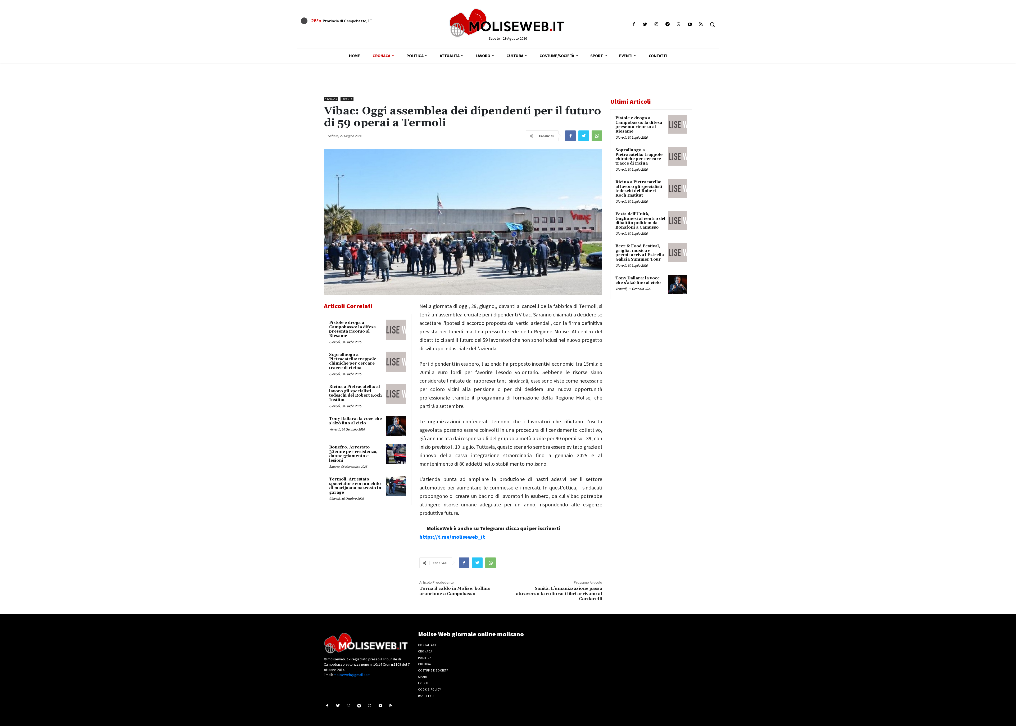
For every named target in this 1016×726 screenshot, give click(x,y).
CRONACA (425, 651)
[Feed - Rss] (701, 24)
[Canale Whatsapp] (678, 24)
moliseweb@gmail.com (352, 674)
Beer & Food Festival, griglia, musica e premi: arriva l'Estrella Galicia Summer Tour (639, 253)
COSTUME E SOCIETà (433, 670)
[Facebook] (634, 24)
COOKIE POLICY (429, 689)
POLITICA (425, 658)
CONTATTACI (427, 645)
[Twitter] (645, 24)
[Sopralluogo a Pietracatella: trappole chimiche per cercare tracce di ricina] (396, 362)
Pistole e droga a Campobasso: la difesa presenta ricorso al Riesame (352, 329)
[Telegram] (667, 24)
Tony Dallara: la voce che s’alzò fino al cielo (355, 421)
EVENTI (423, 683)
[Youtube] (689, 24)
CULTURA (424, 664)
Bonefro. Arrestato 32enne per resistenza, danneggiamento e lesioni (353, 454)
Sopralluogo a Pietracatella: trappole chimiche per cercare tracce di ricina (352, 361)
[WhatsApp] (597, 135)
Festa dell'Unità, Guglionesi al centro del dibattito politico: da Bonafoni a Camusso (640, 221)
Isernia (347, 99)
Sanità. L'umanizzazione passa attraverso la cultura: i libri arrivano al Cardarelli (559, 593)
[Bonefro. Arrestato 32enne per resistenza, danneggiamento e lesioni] (396, 454)
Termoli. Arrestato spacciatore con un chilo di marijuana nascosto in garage (355, 486)
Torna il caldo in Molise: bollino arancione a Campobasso (455, 591)
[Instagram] (656, 24)
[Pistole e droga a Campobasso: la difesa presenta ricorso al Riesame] (396, 330)
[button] (712, 24)
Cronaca (331, 99)
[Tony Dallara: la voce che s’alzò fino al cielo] (396, 426)
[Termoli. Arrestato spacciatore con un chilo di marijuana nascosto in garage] (396, 486)
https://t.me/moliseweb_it (452, 536)
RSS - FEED (426, 696)
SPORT (423, 677)
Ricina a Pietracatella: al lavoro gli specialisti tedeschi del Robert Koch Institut (355, 393)
